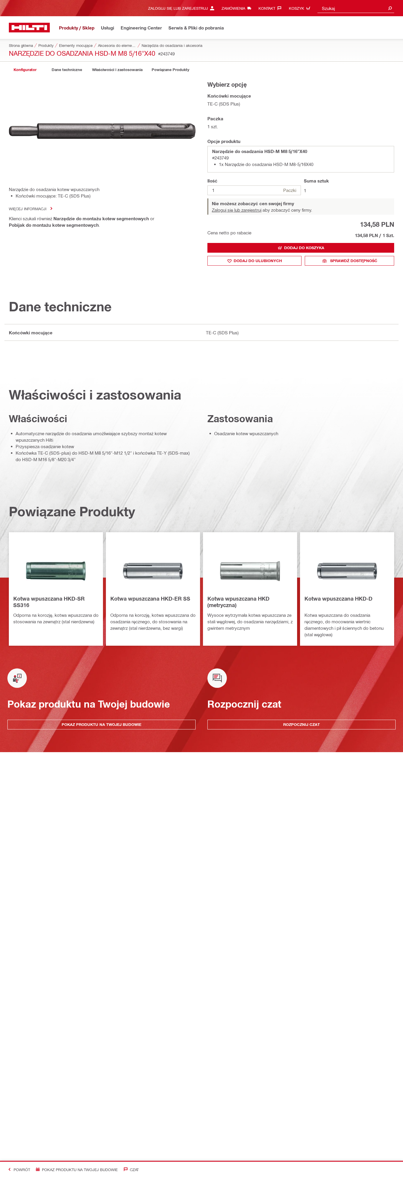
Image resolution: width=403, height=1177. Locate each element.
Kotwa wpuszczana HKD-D (338, 598)
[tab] (25, 70)
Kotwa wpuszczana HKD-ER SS (150, 598)
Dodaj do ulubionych (258, 260)
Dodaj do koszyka (304, 247)
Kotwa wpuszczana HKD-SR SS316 (49, 601)
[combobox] (355, 8)
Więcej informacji (27, 208)
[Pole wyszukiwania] (390, 8)
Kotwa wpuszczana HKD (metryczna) (238, 601)
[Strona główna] (29, 27)
